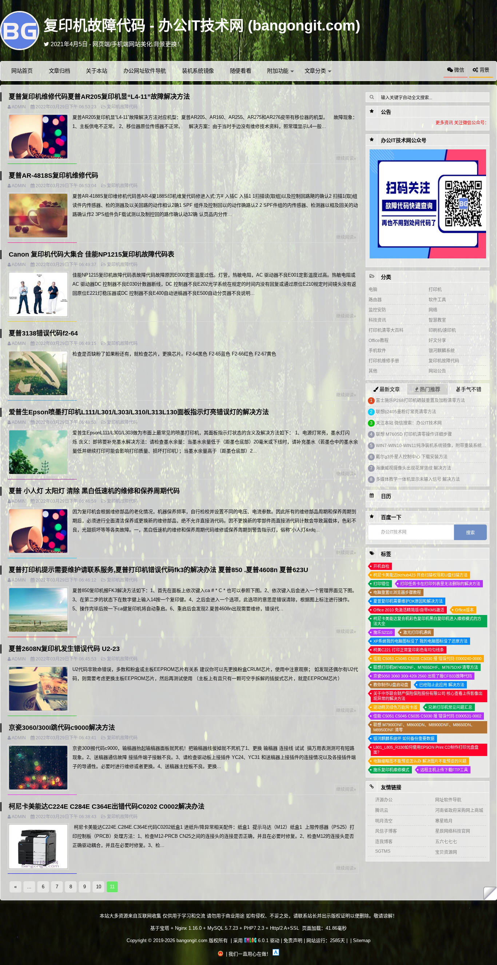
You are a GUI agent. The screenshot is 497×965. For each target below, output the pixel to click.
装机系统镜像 (198, 71)
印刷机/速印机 (442, 330)
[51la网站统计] (276, 954)
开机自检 (381, 566)
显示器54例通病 (391, 445)
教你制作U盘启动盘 (390, 685)
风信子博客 (386, 831)
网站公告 (437, 371)
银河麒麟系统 (442, 350)
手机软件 (377, 350)
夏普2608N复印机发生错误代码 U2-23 (64, 648)
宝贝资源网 (446, 852)
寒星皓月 (444, 821)
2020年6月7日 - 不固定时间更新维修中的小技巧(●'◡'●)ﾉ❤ (124, 44)
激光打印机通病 (417, 632)
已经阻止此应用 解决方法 (441, 685)
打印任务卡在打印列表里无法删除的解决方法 (440, 584)
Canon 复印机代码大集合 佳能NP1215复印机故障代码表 (91, 254)
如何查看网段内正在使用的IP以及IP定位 (415, 479)
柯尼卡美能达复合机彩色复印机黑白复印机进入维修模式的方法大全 (427, 621)
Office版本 (464, 610)
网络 (433, 310)
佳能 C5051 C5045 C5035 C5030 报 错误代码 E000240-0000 (427, 658)
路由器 (375, 299)
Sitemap (361, 940)
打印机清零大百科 (386, 330)
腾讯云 (381, 810)
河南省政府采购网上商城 (459, 810)
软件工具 (437, 299)
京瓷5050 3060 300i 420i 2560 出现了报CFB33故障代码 (422, 676)
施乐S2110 (382, 632)
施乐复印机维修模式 (391, 770)
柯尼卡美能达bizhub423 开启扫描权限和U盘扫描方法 (420, 575)
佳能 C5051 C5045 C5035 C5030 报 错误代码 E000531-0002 (427, 716)
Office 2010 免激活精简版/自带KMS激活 (408, 610)
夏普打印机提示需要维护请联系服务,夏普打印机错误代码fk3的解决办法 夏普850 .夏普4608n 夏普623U (158, 570)
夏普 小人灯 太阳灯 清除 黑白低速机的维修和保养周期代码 (94, 491)
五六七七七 (446, 841)
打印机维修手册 (384, 360)
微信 (458, 70)
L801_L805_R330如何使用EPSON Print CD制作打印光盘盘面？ (425, 750)
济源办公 (384, 800)
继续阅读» (346, 158)
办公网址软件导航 (144, 71)
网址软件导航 (448, 800)
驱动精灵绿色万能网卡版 (395, 707)
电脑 (373, 289)
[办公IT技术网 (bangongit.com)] (19, 30)
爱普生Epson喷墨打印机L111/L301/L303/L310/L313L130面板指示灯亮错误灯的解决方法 (139, 412)
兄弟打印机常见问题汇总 (450, 707)
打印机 (435, 289)
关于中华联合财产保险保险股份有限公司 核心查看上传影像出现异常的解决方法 (427, 696)
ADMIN (19, 106)
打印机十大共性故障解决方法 (405, 423)
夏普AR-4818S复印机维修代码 (53, 175)
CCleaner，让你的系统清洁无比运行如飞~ (417, 400)
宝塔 (164, 928)
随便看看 (240, 71)
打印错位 (381, 584)
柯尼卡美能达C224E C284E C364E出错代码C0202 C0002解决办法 (106, 806)
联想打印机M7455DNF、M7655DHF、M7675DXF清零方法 (425, 667)
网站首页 (22, 71)
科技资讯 (377, 320)
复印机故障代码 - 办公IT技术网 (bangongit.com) (202, 25)
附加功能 (278, 71)
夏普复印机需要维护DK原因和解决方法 (408, 601)
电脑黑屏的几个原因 (395, 468)
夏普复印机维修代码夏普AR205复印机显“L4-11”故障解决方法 (99, 96)
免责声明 (292, 940)
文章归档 (59, 71)
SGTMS (382, 851)
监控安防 (377, 310)
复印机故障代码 (122, 106)
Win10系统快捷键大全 (397, 411)
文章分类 (315, 71)
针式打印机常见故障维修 (400, 434)
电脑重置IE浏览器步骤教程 (397, 592)
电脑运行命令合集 (393, 456)
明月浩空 (384, 821)
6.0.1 (263, 940)
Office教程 (379, 340)
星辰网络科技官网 (452, 831)
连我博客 (384, 841)
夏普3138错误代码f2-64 (43, 333)
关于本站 (96, 71)
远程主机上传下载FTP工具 (444, 770)
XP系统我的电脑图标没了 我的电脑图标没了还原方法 (420, 641)
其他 (373, 371)
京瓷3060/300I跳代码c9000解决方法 (62, 727)
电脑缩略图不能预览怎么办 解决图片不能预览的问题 (419, 761)
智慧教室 (437, 320)
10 (98, 886)
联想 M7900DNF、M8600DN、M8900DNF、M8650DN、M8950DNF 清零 (424, 727)
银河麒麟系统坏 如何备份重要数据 (403, 738)
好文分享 (437, 340)
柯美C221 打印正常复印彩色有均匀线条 (408, 650)
